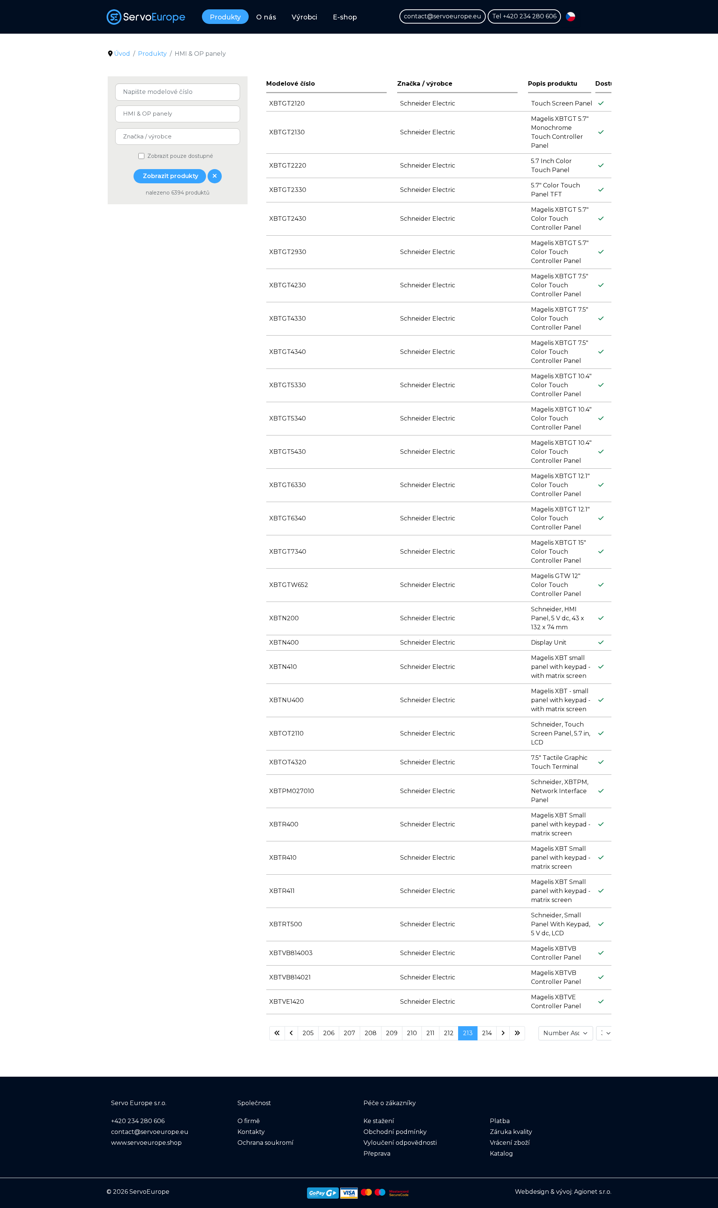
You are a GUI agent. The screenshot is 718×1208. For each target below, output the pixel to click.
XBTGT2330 (287, 189)
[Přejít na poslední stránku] (517, 1033)
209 (392, 1033)
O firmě (248, 1121)
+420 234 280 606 (529, 16)
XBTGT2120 (287, 103)
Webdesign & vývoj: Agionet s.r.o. (563, 1191)
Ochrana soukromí (265, 1142)
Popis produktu (552, 83)
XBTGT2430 (287, 218)
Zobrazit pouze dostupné (180, 156)
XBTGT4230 (287, 285)
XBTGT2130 (287, 132)
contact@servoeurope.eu (442, 16)
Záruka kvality (511, 1131)
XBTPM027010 (291, 791)
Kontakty (251, 1131)
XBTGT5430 (287, 451)
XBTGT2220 (287, 165)
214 (487, 1033)
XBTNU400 (286, 700)
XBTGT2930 (287, 252)
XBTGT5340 (287, 418)
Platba (500, 1121)
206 (328, 1033)
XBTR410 (283, 857)
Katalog (501, 1153)
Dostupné (611, 83)
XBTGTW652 (288, 584)
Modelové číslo (290, 83)
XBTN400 (284, 642)
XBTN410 (283, 666)
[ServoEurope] (146, 17)
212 (449, 1033)
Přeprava (376, 1153)
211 (430, 1033)
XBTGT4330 (287, 318)
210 (412, 1033)
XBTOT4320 (287, 762)
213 (468, 1033)
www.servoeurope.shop (146, 1142)
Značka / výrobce (424, 83)
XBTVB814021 (290, 977)
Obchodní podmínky (395, 1131)
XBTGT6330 (287, 485)
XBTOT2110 (286, 733)
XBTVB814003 (291, 953)
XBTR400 (283, 824)
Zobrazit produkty (169, 176)
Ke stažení (378, 1121)
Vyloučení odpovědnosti (400, 1142)
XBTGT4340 (287, 351)
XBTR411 (282, 890)
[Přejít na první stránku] (277, 1033)
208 (371, 1033)
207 (349, 1033)
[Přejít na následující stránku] (503, 1033)
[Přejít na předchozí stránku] (291, 1033)
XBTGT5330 (287, 385)
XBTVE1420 (286, 1001)
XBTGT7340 (287, 551)
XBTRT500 (285, 924)
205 (308, 1033)
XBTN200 (284, 618)
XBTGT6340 (287, 518)
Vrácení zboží (510, 1142)
